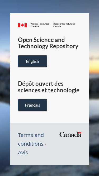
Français (32, 104)
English (32, 61)
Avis (23, 152)
